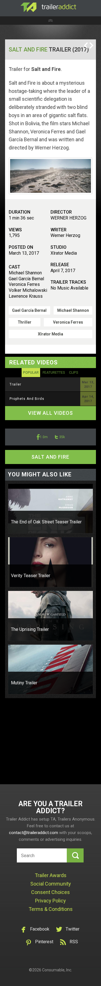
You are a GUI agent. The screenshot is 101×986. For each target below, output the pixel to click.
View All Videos (50, 413)
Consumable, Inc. (57, 970)
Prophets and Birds (27, 399)
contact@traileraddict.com (33, 832)
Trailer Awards (50, 875)
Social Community (50, 884)
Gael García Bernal (29, 310)
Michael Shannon (73, 310)
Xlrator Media (50, 334)
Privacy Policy (50, 901)
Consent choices (50, 892)
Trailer (15, 384)
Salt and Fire (28, 49)
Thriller (24, 322)
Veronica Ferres (68, 322)
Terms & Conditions (51, 909)
